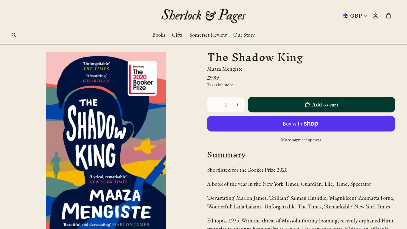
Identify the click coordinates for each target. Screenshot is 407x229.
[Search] (13, 34)
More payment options (301, 139)
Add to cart (325, 104)
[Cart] (388, 15)
